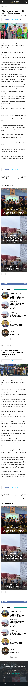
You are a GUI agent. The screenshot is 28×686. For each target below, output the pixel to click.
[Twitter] (23, 677)
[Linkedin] (12, 677)
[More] (20, 19)
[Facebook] (4, 677)
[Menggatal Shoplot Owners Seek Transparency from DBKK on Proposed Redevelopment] (14, 258)
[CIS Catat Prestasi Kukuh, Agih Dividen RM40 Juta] (5, 333)
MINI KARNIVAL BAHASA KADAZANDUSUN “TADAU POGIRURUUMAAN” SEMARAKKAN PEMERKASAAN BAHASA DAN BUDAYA (14, 212)
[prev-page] (2, 274)
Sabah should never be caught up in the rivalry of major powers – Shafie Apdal (18, 324)
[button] (2, 2)
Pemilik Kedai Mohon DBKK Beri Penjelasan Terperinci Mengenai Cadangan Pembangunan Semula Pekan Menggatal (14, 239)
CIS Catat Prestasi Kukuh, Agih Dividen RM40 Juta (18, 333)
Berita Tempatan (14, 235)
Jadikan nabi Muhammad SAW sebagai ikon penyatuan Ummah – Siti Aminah (21, 179)
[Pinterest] (16, 677)
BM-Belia (6, 6)
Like (25, 283)
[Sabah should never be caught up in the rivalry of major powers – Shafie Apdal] (5, 323)
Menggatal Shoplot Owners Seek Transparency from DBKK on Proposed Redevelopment (14, 268)
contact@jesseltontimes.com (16, 673)
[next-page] (5, 274)
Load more (13, 339)
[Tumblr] (19, 677)
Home (2, 6)
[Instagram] (8, 677)
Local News (14, 264)
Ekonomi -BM (12, 331)
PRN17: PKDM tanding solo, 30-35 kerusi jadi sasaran (6, 178)
